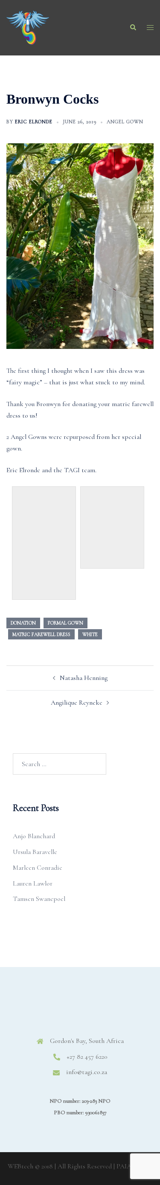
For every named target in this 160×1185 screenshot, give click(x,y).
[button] (132, 27)
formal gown (65, 623)
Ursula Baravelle (35, 852)
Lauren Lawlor (32, 883)
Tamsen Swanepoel (39, 899)
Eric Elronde (33, 122)
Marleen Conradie (37, 867)
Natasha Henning (84, 678)
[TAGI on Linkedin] (92, 1009)
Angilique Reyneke (76, 702)
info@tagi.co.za (86, 1072)
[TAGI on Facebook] (41, 1009)
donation (23, 623)
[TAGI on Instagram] (67, 1009)
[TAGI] (27, 27)
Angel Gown (125, 122)
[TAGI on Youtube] (118, 1009)
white (90, 634)
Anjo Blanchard (34, 836)
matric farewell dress (41, 634)
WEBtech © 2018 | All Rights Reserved (60, 1166)
